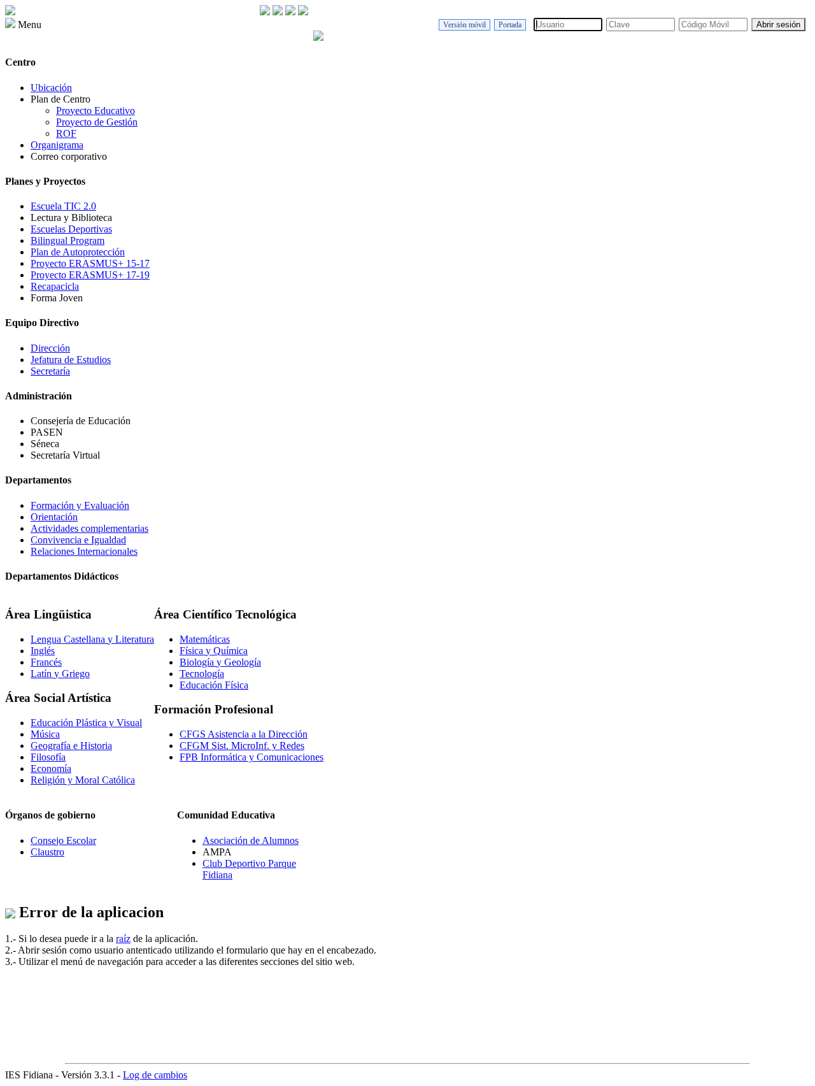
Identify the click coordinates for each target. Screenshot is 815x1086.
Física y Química (214, 650)
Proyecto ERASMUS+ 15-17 (90, 263)
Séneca (45, 443)
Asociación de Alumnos (250, 840)
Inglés (43, 650)
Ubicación (51, 87)
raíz (123, 938)
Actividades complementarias (89, 528)
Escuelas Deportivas (71, 229)
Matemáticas (205, 639)
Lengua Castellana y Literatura (92, 639)
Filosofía (48, 757)
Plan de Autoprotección (78, 251)
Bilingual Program (67, 240)
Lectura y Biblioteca (71, 217)
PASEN (47, 432)
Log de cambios (155, 1074)
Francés (46, 662)
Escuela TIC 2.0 (63, 206)
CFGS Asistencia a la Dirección (244, 734)
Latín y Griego (60, 673)
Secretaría (50, 371)
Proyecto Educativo (95, 110)
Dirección (50, 348)
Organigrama (57, 144)
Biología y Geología (220, 662)
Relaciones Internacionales (84, 551)
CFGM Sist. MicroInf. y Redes (242, 745)
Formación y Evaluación (80, 505)
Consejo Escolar (63, 840)
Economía (51, 768)
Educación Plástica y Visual (86, 722)
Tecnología (202, 673)
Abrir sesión (778, 24)
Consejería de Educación (81, 420)
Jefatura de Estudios (71, 359)
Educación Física (214, 685)
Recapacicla (55, 286)
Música (45, 734)
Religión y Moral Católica (83, 780)
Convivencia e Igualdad (78, 539)
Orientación (54, 516)
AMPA (217, 852)
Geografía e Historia (71, 745)
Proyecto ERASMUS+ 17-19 (90, 274)
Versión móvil (464, 24)
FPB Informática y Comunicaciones (251, 757)
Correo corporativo (69, 156)
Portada (510, 24)
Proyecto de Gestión (97, 122)
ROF (66, 133)
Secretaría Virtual (65, 455)
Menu (28, 24)
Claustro (47, 852)
